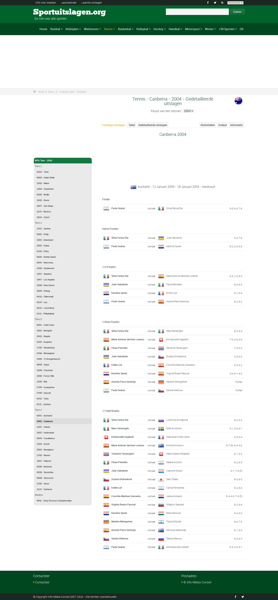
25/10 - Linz (42, 302)
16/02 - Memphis (44, 330)
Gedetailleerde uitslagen (152, 125)
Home (43, 29)
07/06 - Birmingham (45, 353)
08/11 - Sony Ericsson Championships (54, 500)
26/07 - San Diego (45, 206)
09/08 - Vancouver (45, 478)
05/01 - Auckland (44, 415)
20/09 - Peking (43, 291)
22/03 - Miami (43, 183)
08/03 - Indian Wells (46, 177)
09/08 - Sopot (43, 364)
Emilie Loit (171, 292)
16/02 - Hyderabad (45, 432)
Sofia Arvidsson (174, 428)
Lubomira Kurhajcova (177, 419)
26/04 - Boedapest (45, 449)
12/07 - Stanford (44, 274)
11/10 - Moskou (44, 211)
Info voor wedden (46, 2)
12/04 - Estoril (43, 444)
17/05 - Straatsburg (45, 347)
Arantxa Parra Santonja (177, 301)
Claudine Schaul (174, 470)
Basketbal (124, 29)
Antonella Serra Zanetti (177, 546)
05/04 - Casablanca (46, 438)
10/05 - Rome (43, 200)
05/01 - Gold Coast (45, 325)
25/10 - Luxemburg (45, 308)
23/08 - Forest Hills (45, 376)
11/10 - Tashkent (44, 489)
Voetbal (55, 29)
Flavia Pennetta (174, 284)
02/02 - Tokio (43, 172)
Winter (209, 29)
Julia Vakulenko (174, 237)
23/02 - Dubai (43, 245)
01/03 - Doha (43, 251)
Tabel (132, 125)
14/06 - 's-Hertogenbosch (48, 359)
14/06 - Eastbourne (45, 268)
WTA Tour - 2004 (43, 160)
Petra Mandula (173, 512)
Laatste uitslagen (92, 2)
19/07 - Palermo (44, 461)
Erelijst (222, 125)
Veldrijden (71, 29)
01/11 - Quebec (44, 404)
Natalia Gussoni (174, 462)
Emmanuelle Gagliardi (177, 339)
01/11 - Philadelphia (45, 313)
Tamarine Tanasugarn (177, 347)
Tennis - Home (42, 152)
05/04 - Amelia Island (46, 257)
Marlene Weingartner (176, 381)
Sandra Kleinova (174, 390)
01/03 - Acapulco (44, 342)
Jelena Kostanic (174, 496)
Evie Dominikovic (175, 445)
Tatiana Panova (173, 538)
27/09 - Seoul (43, 483)
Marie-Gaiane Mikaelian (177, 453)
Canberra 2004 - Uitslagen (72, 91)
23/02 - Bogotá (43, 336)
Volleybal (142, 29)
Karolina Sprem (174, 246)
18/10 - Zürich (43, 217)
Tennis (108, 29)
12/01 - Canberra (45, 421)
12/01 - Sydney (44, 228)
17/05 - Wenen (43, 455)
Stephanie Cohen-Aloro (178, 436)
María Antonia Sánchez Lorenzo (182, 275)
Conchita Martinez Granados (180, 364)
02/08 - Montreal (44, 466)
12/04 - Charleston (45, 189)
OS (241, 29)
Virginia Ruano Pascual (177, 373)
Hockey (158, 29)
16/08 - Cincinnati (45, 370)
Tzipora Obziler (173, 521)
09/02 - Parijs (43, 234)
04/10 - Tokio (43, 398)
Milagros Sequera (175, 504)
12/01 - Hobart (43, 427)
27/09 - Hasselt (44, 393)
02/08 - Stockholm (45, 472)
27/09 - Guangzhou (45, 387)
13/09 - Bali (42, 381)
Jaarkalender (69, 2)
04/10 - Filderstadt (45, 296)
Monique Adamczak (176, 529)
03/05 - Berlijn (43, 194)
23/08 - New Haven (45, 285)
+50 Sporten (227, 29)
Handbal (174, 29)
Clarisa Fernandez (175, 487)
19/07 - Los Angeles (46, 279)
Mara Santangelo (174, 330)
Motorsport (192, 29)
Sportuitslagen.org (47, 12)
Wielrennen (91, 29)
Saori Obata (172, 479)
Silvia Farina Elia (174, 208)
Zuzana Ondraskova (176, 356)
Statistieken (207, 125)
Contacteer (42, 582)
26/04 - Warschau (45, 262)
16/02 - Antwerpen (45, 240)
